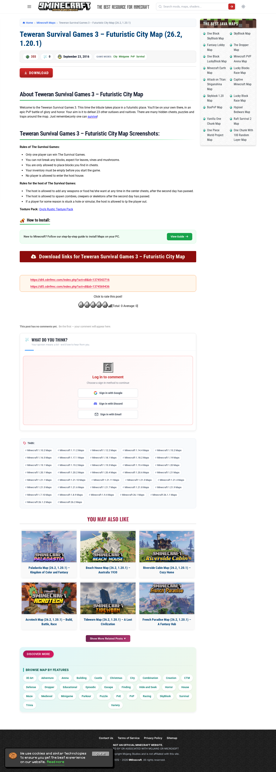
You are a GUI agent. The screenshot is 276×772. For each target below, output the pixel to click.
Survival (140, 56)
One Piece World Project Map (215, 135)
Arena (65, 677)
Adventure (47, 677)
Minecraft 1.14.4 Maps (137, 450)
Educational (70, 687)
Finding (126, 687)
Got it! (100, 754)
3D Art (29, 677)
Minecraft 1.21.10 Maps (72, 480)
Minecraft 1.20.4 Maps (104, 472)
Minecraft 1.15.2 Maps (169, 450)
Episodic (91, 687)
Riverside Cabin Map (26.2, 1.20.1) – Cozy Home (167, 570)
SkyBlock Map (242, 33)
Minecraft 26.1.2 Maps (39, 502)
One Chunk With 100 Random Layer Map (243, 135)
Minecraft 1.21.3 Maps (139, 480)
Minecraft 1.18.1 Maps (104, 457)
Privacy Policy (153, 738)
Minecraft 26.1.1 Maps (164, 494)
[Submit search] (231, 7)
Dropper (49, 687)
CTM (187, 677)
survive (92, 116)
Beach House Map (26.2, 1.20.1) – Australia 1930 (108, 570)
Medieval (46, 696)
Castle (98, 677)
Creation (171, 677)
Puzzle (104, 696)
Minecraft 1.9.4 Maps (102, 494)
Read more (55, 762)
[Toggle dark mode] (243, 6)
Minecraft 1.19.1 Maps (39, 465)
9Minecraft (135, 759)
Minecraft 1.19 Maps (168, 457)
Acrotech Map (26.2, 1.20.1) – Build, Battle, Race (49, 622)
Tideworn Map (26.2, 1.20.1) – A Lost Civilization (108, 622)
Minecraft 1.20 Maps (168, 465)
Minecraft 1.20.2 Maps (72, 472)
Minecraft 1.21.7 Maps (104, 487)
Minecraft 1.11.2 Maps (72, 450)
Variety (115, 705)
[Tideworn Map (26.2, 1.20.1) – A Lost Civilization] (107, 598)
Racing (147, 696)
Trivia (29, 705)
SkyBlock (165, 696)
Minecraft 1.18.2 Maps (137, 457)
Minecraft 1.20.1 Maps (39, 472)
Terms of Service (129, 738)
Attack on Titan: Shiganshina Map (216, 84)
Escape (108, 687)
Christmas (116, 677)
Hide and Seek (148, 687)
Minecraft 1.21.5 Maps (39, 487)
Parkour (86, 696)
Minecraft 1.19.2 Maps (72, 465)
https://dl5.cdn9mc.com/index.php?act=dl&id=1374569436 (69, 286)
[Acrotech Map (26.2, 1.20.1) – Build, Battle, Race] (49, 598)
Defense (31, 687)
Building (82, 677)
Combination (150, 677)
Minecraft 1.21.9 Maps (169, 487)
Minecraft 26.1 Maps (133, 494)
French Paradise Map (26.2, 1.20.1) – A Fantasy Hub (167, 622)
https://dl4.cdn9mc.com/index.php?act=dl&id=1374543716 (69, 280)
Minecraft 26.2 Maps (71, 502)
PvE (118, 696)
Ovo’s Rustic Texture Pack (56, 209)
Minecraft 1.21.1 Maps (39, 480)
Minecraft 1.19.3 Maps (104, 465)
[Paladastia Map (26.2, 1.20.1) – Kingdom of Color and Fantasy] (49, 546)
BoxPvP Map (214, 107)
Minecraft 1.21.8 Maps (137, 487)
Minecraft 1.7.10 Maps (39, 494)
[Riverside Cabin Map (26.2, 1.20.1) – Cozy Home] (166, 546)
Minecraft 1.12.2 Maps (104, 450)
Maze (29, 696)
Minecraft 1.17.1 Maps (72, 457)
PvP (133, 56)
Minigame (124, 56)
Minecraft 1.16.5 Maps (39, 457)
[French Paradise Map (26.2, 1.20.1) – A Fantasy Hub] (166, 598)
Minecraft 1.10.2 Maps (39, 450)
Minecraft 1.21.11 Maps (106, 480)
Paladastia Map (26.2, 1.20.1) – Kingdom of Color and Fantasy (49, 570)
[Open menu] (29, 7)
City (115, 56)
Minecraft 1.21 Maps (168, 472)
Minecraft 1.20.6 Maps (137, 472)
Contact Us (106, 738)
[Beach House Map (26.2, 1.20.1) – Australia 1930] (107, 546)
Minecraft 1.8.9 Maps (71, 494)
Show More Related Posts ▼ (108, 638)
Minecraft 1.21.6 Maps (72, 487)
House (185, 687)
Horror (169, 687)
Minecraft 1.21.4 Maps (172, 480)
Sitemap (172, 738)
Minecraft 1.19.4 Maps (137, 465)
